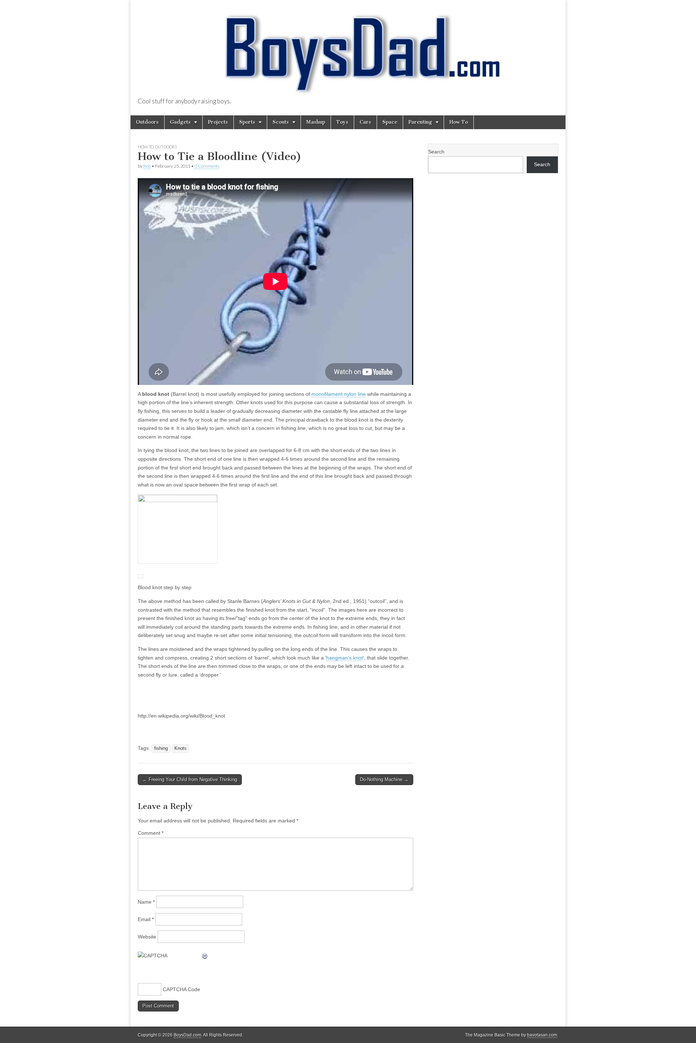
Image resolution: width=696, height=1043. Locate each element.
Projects (218, 122)
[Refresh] (205, 955)
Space (389, 122)
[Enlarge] (140, 573)
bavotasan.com (542, 1035)
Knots (180, 748)
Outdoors (147, 122)
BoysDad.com (187, 1035)
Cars (365, 122)
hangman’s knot (344, 658)
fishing (161, 748)
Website (147, 937)
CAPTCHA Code (181, 989)
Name (146, 902)
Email (146, 919)
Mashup (315, 122)
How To (459, 122)
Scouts (281, 122)
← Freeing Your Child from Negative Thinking (189, 779)
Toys (342, 122)
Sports (247, 122)
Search (436, 152)
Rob (147, 166)
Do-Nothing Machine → (384, 779)
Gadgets (180, 122)
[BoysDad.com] (348, 49)
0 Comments (207, 166)
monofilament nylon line (338, 394)
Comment (150, 833)
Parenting (420, 122)
